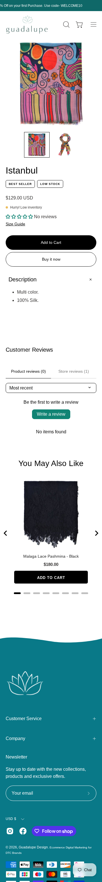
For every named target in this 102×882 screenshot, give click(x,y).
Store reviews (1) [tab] (73, 371)
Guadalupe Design (33, 847)
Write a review (51, 414)
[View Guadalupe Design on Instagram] (10, 831)
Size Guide (15, 224)
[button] (66, 24)
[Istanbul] (37, 145)
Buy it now (51, 259)
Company (15, 738)
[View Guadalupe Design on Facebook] (23, 831)
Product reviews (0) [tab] (28, 371)
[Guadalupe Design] (27, 24)
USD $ (11, 819)
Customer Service (24, 718)
